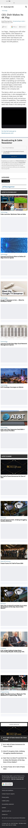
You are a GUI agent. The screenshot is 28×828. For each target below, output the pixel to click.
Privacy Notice (22, 162)
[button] (2, 6)
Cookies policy (5, 800)
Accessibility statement (8, 804)
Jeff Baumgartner (7, 21)
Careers (4, 807)
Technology (4, 10)
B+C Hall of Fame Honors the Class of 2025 (15, 738)
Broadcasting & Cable (18, 21)
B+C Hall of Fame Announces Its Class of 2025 (14, 745)
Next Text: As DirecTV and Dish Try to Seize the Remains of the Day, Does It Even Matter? (15, 760)
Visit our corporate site (17, 779)
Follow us (15, 26)
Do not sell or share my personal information (13, 818)
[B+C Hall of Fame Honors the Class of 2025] (14, 734)
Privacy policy (5, 797)
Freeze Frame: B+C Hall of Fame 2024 (14, 768)
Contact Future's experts (8, 794)
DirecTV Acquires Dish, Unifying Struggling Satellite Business (14, 752)
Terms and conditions (7, 790)
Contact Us (4, 814)
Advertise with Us (6, 811)
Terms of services (20, 161)
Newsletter (23, 26)
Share (5, 26)
